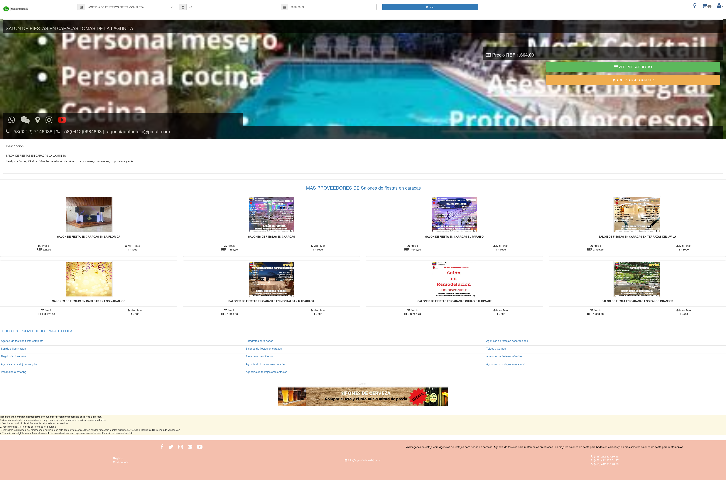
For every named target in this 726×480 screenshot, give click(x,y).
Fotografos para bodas (259, 341)
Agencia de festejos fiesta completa (22, 341)
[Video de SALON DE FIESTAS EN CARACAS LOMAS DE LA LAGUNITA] (62, 120)
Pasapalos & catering (13, 372)
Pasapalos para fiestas (259, 356)
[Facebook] (162, 447)
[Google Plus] (190, 447)
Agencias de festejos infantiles (504, 356)
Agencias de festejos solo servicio (506, 364)
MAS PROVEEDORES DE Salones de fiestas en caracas (363, 187)
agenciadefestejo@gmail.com (138, 131)
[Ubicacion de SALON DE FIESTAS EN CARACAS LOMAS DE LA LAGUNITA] (37, 120)
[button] (720, 5)
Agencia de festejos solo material (265, 364)
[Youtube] (200, 447)
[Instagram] (49, 120)
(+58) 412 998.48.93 (606, 464)
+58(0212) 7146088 (30, 131)
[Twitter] (171, 447)
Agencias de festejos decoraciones (507, 341)
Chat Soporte (121, 462)
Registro (118, 458)
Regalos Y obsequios (13, 356)
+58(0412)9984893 (81, 131)
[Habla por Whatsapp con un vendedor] (11, 120)
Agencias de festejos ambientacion (266, 372)
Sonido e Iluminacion (13, 348)
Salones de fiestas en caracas (264, 348)
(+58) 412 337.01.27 (606, 460)
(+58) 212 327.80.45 (606, 456)
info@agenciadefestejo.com (364, 460)
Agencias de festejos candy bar (19, 364)
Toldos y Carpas (496, 348)
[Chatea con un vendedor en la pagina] (25, 120)
